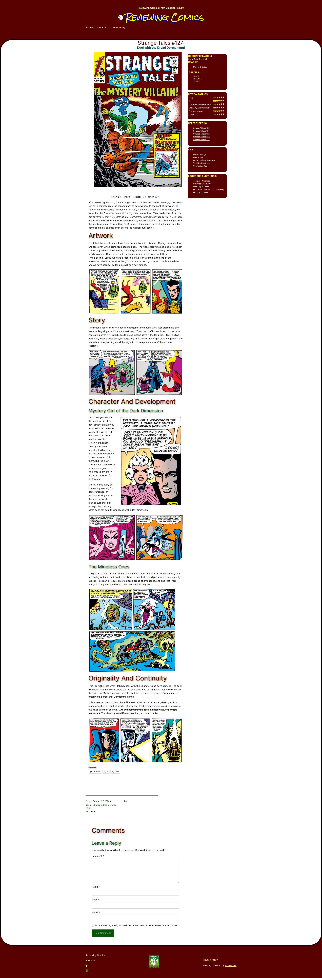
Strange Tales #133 (201, 137)
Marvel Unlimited (200, 67)
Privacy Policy (210, 960)
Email (95, 899)
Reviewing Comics (164, 17)
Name (96, 886)
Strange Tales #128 (201, 128)
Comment (98, 856)
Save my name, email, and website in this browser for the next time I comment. (137, 925)
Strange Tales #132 (201, 134)
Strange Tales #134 (201, 140)
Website (96, 912)
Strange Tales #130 (201, 131)
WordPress (230, 965)
